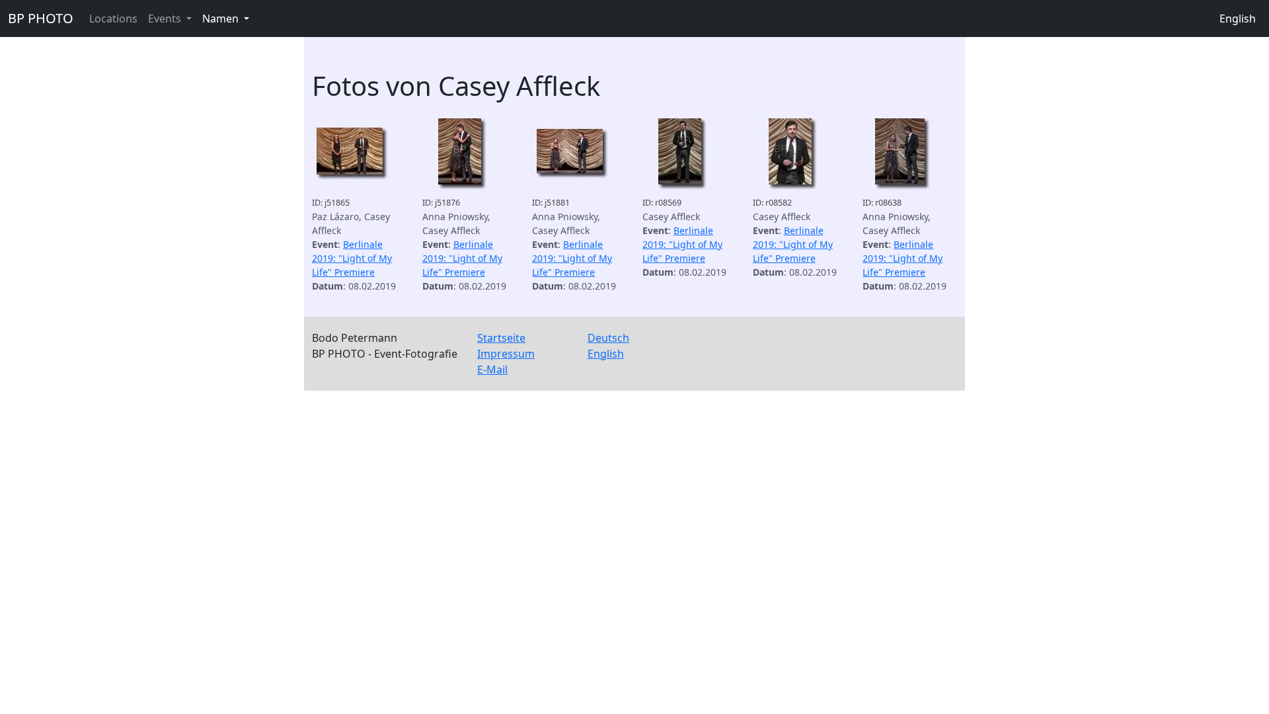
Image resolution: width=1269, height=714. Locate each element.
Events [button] (166, 18)
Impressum (506, 353)
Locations (113, 18)
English (1237, 18)
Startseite (501, 338)
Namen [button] (221, 18)
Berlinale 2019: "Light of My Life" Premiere (352, 258)
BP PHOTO (40, 18)
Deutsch (608, 338)
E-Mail (492, 369)
